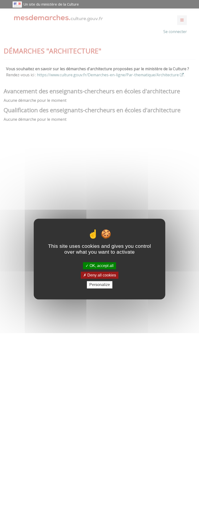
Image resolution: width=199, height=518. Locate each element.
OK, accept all (101, 266)
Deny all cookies (101, 275)
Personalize (99, 285)
